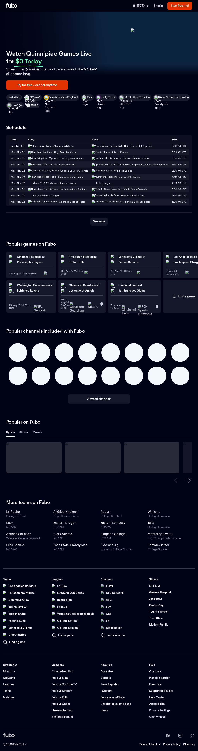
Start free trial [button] (180, 5)
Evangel (17, 105)
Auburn (106, 512)
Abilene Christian (18, 534)
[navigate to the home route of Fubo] (11, 6)
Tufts (151, 523)
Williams (154, 512)
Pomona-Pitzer (158, 545)
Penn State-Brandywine (174, 97)
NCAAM (35, 97)
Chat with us (157, 716)
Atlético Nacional (66, 512)
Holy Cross (108, 97)
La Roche (13, 512)
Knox (10, 523)
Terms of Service (149, 744)
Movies (37, 432)
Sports (10, 432)
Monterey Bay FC (160, 534)
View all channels (99, 399)
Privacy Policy (171, 744)
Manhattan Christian (137, 97)
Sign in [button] (158, 5)
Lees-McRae (15, 545)
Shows (23, 432)
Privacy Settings (159, 710)
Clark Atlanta (62, 534)
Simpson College (113, 534)
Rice (89, 97)
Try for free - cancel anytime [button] (37, 85)
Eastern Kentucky (113, 523)
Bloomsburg (110, 545)
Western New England (64, 97)
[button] (177, 480)
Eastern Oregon (64, 523)
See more (99, 221)
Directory (189, 744)
